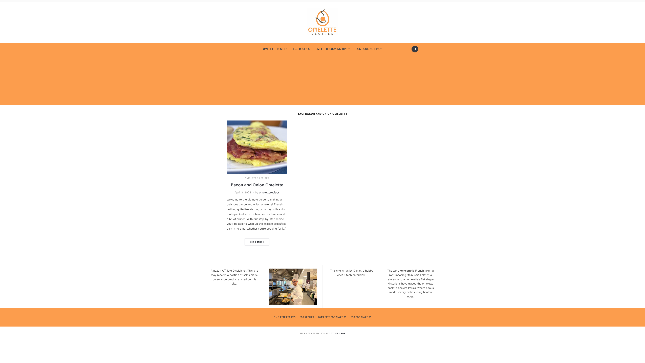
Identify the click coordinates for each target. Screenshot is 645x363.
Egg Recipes (301, 49)
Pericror (339, 333)
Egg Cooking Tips (367, 49)
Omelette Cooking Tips (331, 49)
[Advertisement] (322, 78)
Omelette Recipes (275, 49)
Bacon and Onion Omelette (257, 185)
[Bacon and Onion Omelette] (257, 146)
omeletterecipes (269, 192)
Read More (257, 242)
